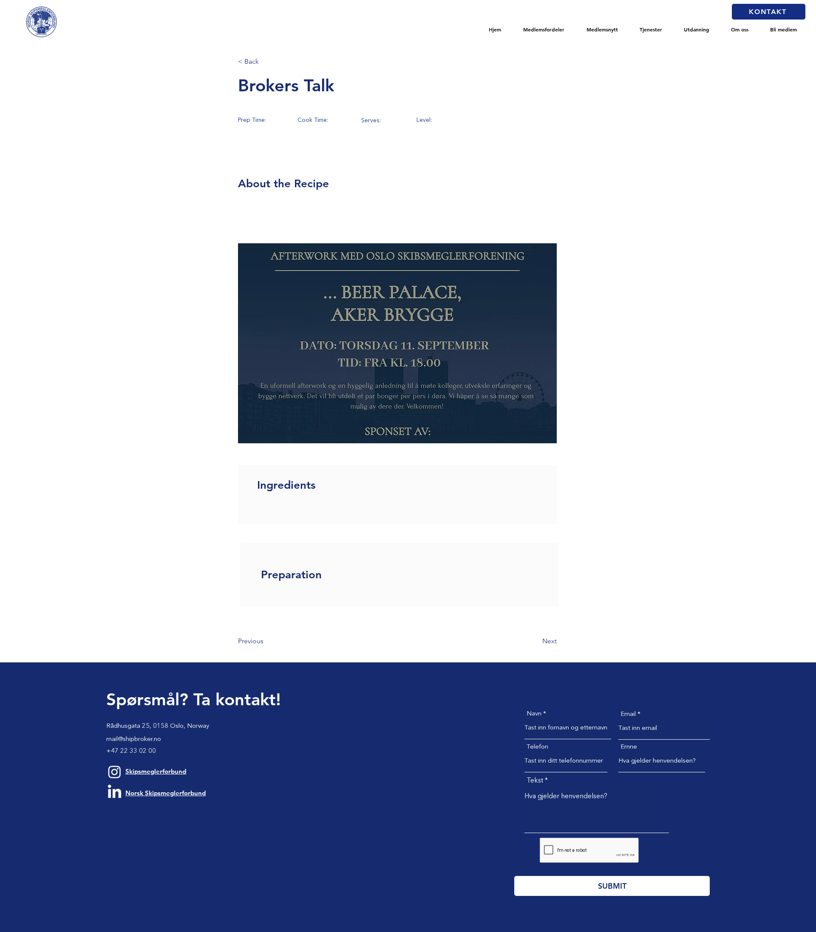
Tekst (535, 780)
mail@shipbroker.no (133, 739)
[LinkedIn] (114, 792)
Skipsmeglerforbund (155, 771)
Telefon (537, 747)
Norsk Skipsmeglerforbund (165, 793)
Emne (628, 747)
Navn (534, 714)
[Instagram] (114, 771)
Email (628, 714)
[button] (543, 29)
